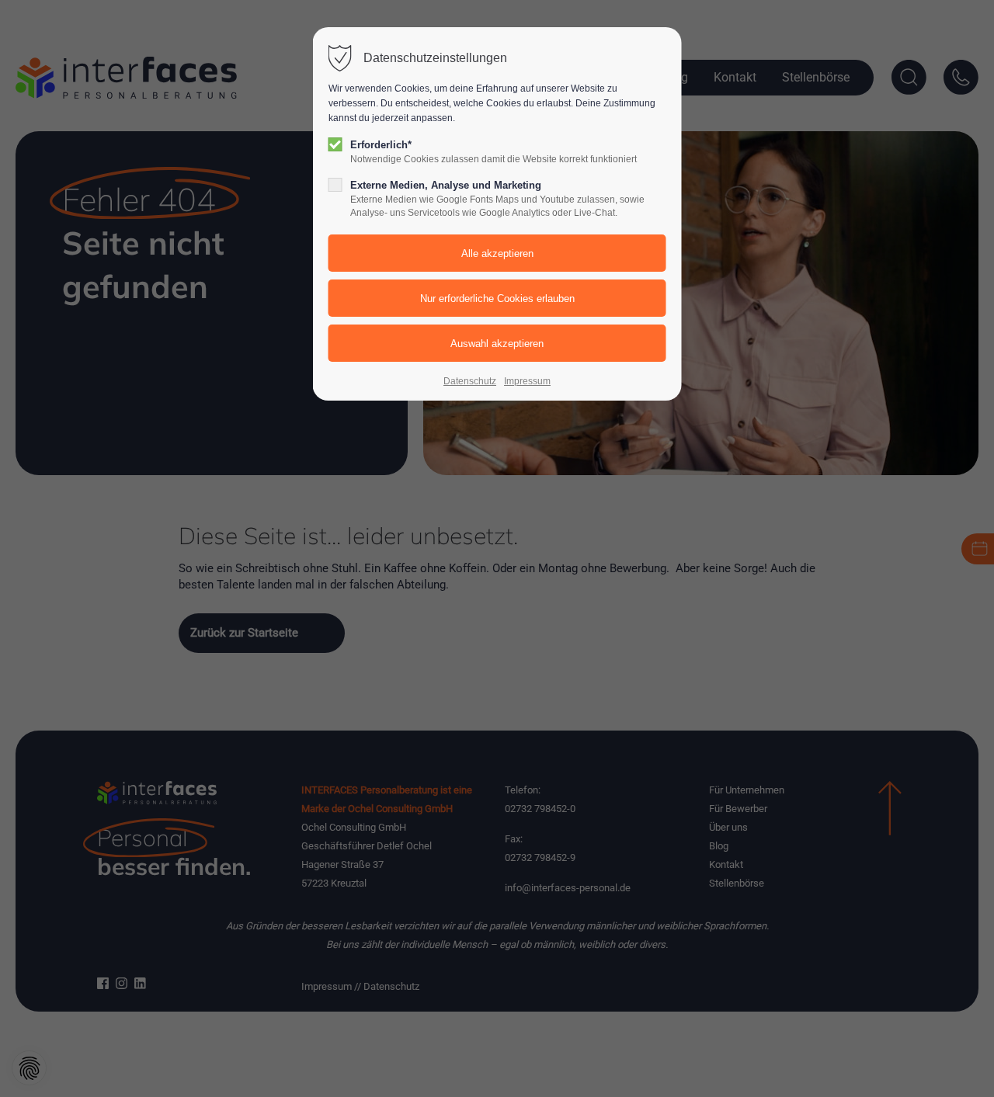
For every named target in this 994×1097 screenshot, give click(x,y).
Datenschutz (469, 381)
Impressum (527, 381)
